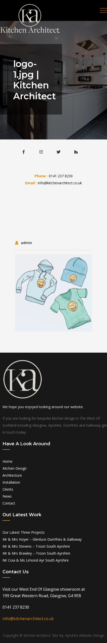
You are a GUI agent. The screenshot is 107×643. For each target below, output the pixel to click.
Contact (8, 503)
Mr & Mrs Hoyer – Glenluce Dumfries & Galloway (42, 539)
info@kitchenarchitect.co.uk (60, 183)
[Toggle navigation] (103, 10)
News (7, 496)
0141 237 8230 (61, 176)
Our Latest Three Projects (23, 532)
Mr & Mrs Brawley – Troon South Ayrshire (36, 553)
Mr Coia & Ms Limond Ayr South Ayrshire (35, 560)
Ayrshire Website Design (84, 635)
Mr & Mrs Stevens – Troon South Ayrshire (36, 546)
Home (7, 461)
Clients (7, 489)
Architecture (12, 475)
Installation (11, 482)
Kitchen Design (14, 468)
